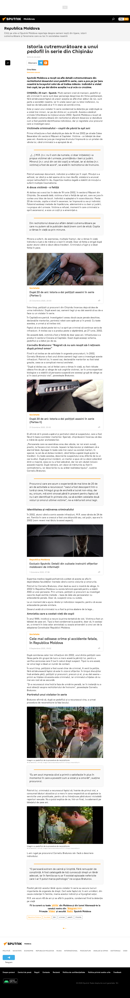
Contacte (46, 972)
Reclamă (56, 972)
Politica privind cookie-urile (99, 972)
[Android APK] (10, 981)
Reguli (36, 972)
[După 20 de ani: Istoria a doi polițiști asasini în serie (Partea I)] (65, 269)
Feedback (117, 972)
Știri (54, 917)
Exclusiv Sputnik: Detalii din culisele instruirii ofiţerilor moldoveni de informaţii (63, 565)
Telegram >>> (74, 908)
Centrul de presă (24, 972)
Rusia (59, 951)
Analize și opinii (100, 951)
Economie (28, 951)
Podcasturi (85, 951)
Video (52, 911)
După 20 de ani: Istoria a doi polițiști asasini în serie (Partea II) (61, 420)
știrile (55, 905)
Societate (34, 288)
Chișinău (78, 917)
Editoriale (115, 951)
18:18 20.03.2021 (33, 57)
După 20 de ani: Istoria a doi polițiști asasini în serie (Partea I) (61, 293)
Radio (70, 911)
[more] (99, 300)
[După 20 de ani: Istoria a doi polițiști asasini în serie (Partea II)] (65, 396)
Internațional (71, 951)
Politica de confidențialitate (74, 972)
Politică (6, 951)
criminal (62, 917)
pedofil (70, 917)
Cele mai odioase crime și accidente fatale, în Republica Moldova (63, 641)
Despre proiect (9, 972)
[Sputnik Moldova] (12, 21)
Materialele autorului (33, 72)
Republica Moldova (39, 559)
